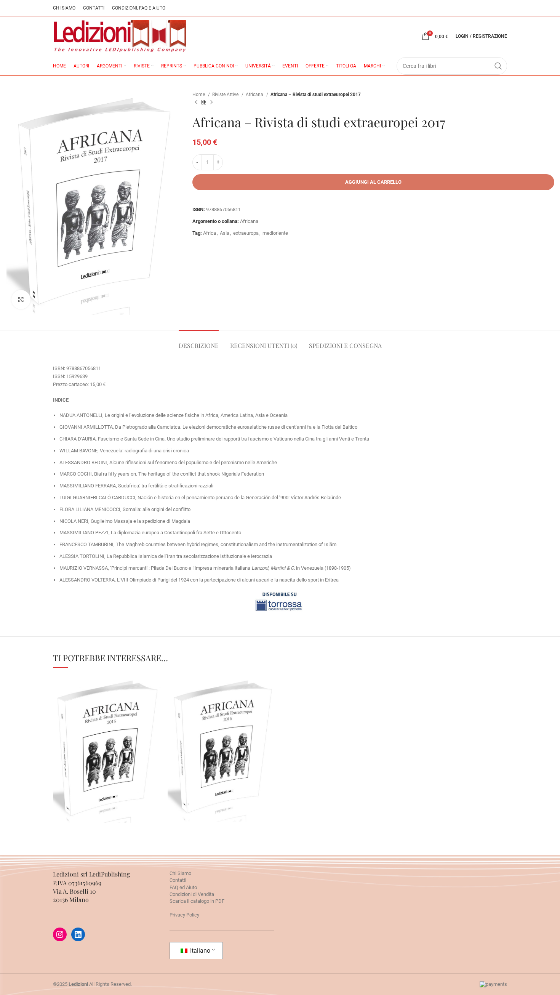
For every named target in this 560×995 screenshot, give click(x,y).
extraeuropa (246, 233)
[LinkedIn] (78, 934)
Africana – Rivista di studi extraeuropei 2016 (222, 730)
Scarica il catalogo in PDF (197, 901)
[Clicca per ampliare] (20, 299)
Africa (209, 233)
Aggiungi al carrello (373, 182)
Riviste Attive (226, 94)
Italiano (199, 950)
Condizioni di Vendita (192, 894)
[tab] (199, 341)
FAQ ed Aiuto (183, 887)
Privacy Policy (184, 915)
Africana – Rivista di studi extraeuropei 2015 (108, 730)
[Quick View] (74, 779)
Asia (224, 233)
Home (199, 94)
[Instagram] (60, 934)
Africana (255, 94)
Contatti (178, 880)
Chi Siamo (180, 873)
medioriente (275, 233)
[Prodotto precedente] (196, 102)
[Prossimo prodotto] (211, 102)
